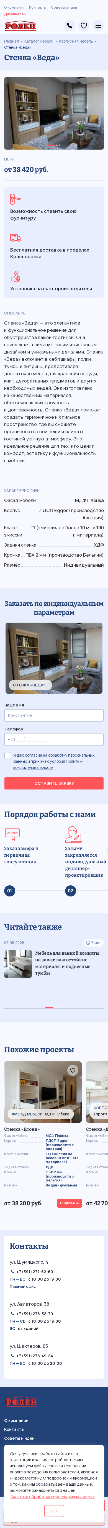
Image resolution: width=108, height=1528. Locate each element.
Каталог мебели (38, 41)
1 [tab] (51, 145)
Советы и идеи (64, 7)
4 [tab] (61, 1007)
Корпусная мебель (76, 41)
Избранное (83, 25)
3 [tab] (59, 145)
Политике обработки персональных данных (52, 1496)
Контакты (38, 7)
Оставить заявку (54, 783)
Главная (11, 41)
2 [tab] (57, 145)
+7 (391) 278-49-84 (69, 25)
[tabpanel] (54, 113)
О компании (14, 7)
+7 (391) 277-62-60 (34, 1271)
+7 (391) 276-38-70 (34, 1313)
